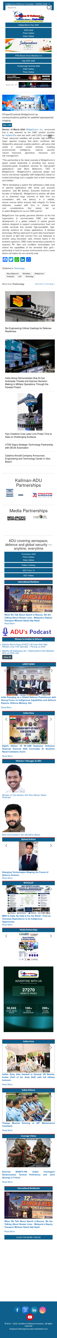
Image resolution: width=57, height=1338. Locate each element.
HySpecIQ (10, 135)
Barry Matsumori (12, 273)
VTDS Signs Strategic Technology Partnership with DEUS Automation (29, 446)
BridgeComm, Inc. (34, 129)
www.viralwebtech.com (39, 1308)
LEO (19, 276)
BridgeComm (39, 273)
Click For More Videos (28, 1216)
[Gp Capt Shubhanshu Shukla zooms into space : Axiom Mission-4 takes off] (28, 1138)
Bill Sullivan (26, 273)
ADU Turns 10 (28, 570)
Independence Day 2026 (28, 24)
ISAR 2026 (28, 30)
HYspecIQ (10, 276)
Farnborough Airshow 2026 (28, 66)
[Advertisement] (28, 1248)
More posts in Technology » (45, 284)
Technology (19, 268)
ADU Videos (28, 575)
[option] (15, 495)
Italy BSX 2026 (28, 60)
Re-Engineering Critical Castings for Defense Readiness (28, 330)
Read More (9, 620)
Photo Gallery (28, 33)
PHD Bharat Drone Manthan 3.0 (28, 55)
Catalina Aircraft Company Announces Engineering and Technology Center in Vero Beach (27, 458)
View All (7, 654)
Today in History (28, 565)
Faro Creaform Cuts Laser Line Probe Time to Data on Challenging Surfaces (28, 435)
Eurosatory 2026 (29, 554)
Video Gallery (28, 36)
